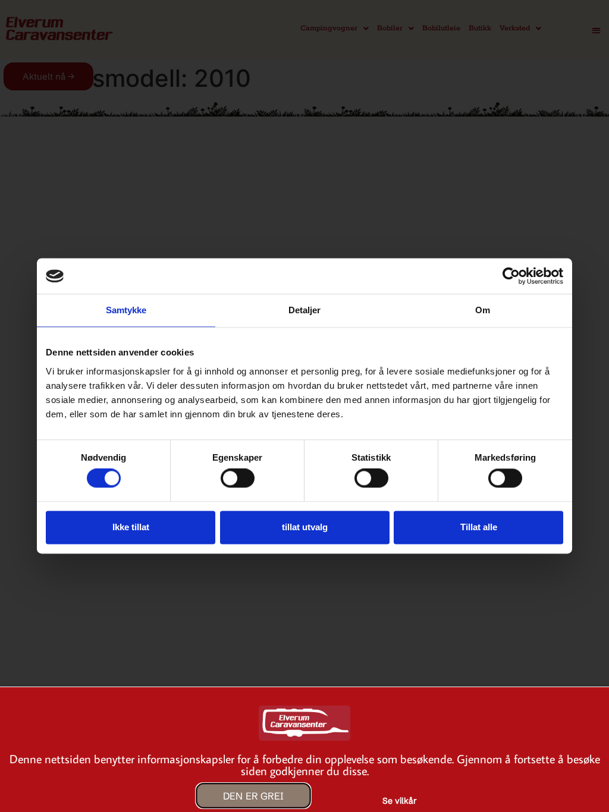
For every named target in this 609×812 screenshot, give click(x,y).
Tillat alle (478, 527)
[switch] (238, 478)
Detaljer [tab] (304, 310)
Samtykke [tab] (126, 310)
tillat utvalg (305, 527)
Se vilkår (399, 800)
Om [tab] (482, 310)
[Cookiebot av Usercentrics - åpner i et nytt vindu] (511, 276)
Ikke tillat (130, 527)
